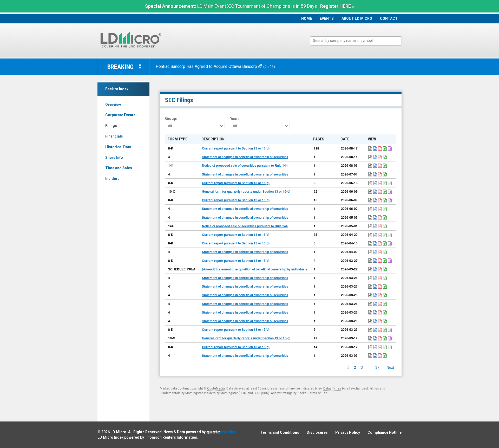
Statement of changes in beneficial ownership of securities (245, 156)
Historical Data (118, 147)
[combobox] (356, 41)
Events (327, 18)
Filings (111, 126)
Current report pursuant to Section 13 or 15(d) (236, 148)
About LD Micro (357, 18)
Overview (113, 104)
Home (306, 18)
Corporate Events (120, 115)
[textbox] (358, 40)
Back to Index (116, 89)
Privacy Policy (347, 432)
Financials (114, 136)
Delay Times (332, 388)
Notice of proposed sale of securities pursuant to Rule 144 (245, 165)
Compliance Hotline (384, 432)
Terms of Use (317, 393)
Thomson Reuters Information (171, 437)
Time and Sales (118, 168)
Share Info (114, 157)
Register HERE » (337, 6)
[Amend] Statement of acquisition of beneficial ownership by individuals (254, 269)
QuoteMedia (216, 388)
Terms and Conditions (279, 432)
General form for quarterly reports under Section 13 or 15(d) (246, 191)
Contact (389, 18)
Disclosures (317, 432)
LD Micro (118, 432)
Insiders (112, 179)
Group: (171, 118)
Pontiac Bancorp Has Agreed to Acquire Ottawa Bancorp (207, 66)
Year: (234, 118)
